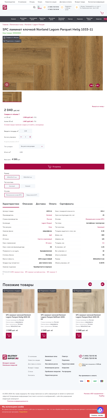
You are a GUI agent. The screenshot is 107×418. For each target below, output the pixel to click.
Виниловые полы (23, 19)
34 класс (49, 243)
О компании (22, 2)
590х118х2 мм (28, 177)
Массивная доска (52, 19)
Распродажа (66, 371)
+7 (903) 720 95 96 (53, 9)
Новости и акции (50, 2)
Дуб (50, 235)
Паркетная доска (42, 19)
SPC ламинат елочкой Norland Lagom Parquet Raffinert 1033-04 (53, 317)
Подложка (80, 19)
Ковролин (99, 19)
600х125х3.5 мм (12, 177)
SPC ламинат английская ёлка (35, 272)
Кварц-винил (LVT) (32, 195)
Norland (49, 215)
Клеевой (27, 186)
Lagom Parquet (47, 223)
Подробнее (23, 412)
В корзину (57, 167)
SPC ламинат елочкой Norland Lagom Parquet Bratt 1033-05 (88, 316)
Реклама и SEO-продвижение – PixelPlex (94, 395)
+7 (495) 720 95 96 (53, 7)
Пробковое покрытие (61, 19)
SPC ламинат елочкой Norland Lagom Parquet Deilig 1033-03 (18, 316)
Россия (49, 219)
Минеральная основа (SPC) (14, 195)
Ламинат (13, 19)
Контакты (31, 375)
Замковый (12, 186)
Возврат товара (80, 2)
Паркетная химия (89, 19)
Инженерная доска (33, 19)
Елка (50, 227)
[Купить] (9, 336)
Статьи (30, 371)
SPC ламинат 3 (52, 272)
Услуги (40, 2)
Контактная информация (96, 2)
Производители (10, 2)
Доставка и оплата (66, 2)
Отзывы (32, 2)
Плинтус (70, 19)
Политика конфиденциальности (17, 401)
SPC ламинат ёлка (17, 272)
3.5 (103, 243)
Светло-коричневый (45, 239)
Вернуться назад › (98, 106)
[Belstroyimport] (5, 7)
